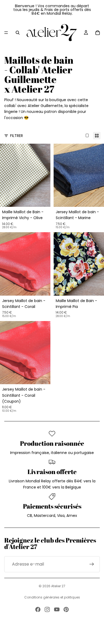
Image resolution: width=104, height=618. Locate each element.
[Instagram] (47, 609)
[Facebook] (38, 609)
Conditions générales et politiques (52, 597)
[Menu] (6, 32)
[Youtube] (57, 609)
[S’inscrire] (91, 564)
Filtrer (16, 135)
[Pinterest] (66, 609)
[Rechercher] (17, 33)
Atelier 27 (58, 586)
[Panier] (97, 33)
